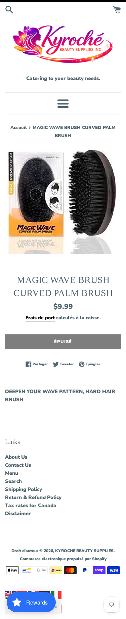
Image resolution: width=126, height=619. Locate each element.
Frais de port (40, 318)
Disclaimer (18, 513)
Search (13, 481)
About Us (16, 457)
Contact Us (18, 465)
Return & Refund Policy (33, 497)
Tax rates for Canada (30, 505)
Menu (11, 473)
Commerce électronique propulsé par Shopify (63, 559)
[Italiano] (56, 594)
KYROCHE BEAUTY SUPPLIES (84, 550)
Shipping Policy (23, 489)
